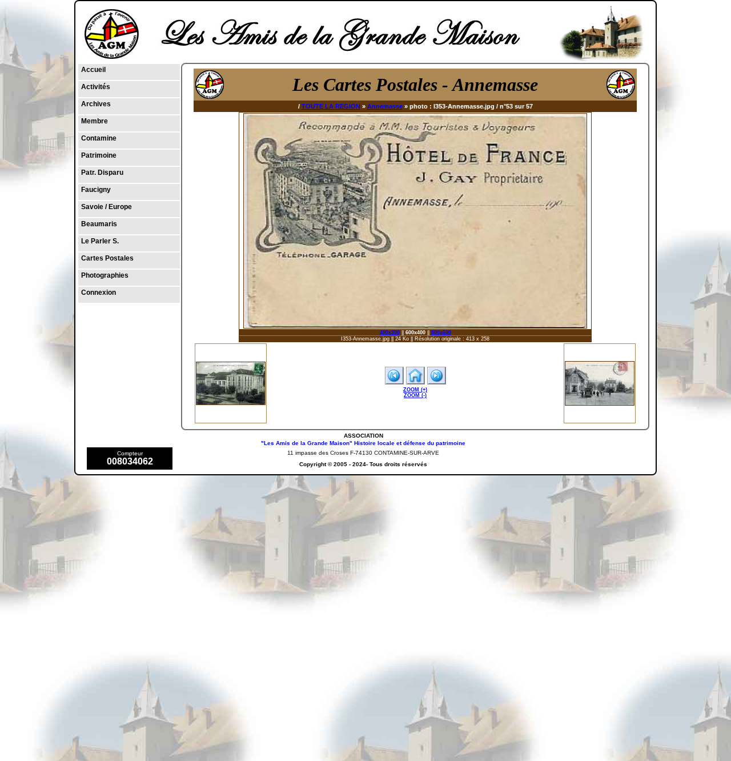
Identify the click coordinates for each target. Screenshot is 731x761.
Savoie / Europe (106, 207)
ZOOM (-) (415, 395)
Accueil (93, 70)
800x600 (441, 332)
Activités (95, 87)
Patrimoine (99, 155)
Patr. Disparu (102, 173)
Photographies (104, 275)
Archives (96, 104)
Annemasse (385, 106)
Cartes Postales (107, 258)
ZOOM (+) (415, 389)
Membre (94, 121)
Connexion (98, 293)
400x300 (390, 332)
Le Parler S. (100, 241)
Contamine (99, 138)
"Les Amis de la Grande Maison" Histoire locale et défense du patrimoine (363, 443)
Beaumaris (99, 224)
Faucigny (96, 190)
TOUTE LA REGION (331, 106)
